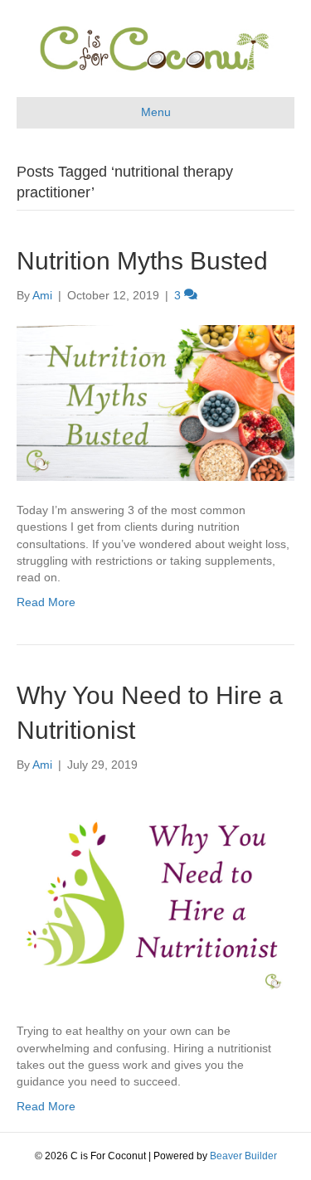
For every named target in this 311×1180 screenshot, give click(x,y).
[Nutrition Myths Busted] (155, 401)
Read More (46, 602)
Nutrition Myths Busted (142, 260)
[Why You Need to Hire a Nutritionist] (155, 896)
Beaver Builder (243, 1156)
